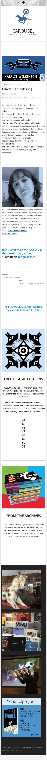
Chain (16, 98)
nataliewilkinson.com (17, 230)
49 (23, 439)
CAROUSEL (23, 31)
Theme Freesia (27, 747)
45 (23, 424)
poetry (39, 98)
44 (23, 420)
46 (23, 428)
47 (23, 431)
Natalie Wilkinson (24, 98)
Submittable (9, 257)
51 (23, 446)
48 (23, 435)
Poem (4, 85)
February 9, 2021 (10, 94)
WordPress (38, 747)
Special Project (14, 85)
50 (23, 442)
